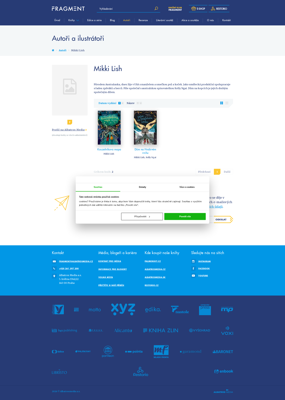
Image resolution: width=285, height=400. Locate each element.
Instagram (204, 261)
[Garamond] (191, 351)
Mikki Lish (108, 153)
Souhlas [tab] (98, 187)
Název (130, 103)
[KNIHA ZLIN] (160, 330)
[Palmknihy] (83, 351)
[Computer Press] (205, 309)
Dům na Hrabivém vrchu (145, 151)
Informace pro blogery (112, 269)
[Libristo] (59, 371)
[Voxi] (227, 330)
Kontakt (226, 20)
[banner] (68, 8)
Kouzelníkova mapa (109, 149)
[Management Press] (227, 309)
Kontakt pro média (109, 261)
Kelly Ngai (151, 157)
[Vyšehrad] (199, 330)
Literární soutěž (164, 20)
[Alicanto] (123, 330)
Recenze (143, 20)
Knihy (72, 20)
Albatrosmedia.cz (155, 269)
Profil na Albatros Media (68, 130)
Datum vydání (107, 103)
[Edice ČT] (58, 351)
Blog (112, 20)
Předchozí (204, 171)
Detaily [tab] (142, 187)
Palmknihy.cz (153, 261)
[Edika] (153, 309)
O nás (210, 20)
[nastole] (180, 309)
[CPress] (95, 330)
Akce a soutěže (190, 20)
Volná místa (105, 277)
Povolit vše (185, 216)
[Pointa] (134, 351)
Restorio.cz (152, 285)
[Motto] (94, 309)
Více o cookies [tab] (187, 187)
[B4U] (64, 330)
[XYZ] (123, 309)
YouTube (203, 275)
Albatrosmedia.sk (155, 277)
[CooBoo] (76, 309)
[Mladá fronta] (161, 351)
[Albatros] (58, 309)
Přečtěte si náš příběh (111, 285)
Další (227, 171)
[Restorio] (141, 371)
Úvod (57, 20)
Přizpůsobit (140, 216)
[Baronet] (223, 351)
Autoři (126, 20)
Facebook (204, 268)
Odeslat (221, 219)
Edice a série (94, 20)
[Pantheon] (108, 351)
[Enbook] (224, 371)
